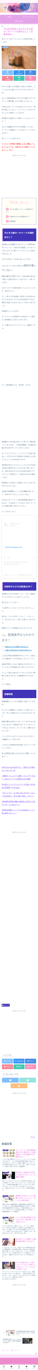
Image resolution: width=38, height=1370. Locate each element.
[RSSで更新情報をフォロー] (19, 1085)
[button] (33, 655)
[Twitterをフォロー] (10, 1080)
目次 (16, 202)
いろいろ (6, 1005)
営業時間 (13, 221)
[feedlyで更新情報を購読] (27, 1080)
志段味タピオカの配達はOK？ (20, 216)
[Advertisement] (19, 176)
